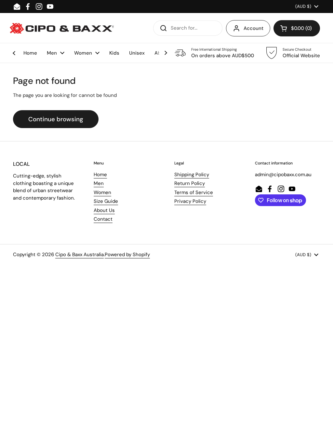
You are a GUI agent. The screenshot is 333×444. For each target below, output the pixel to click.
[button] (296, 28)
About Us (104, 210)
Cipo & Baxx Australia (79, 254)
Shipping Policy (191, 174)
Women (102, 192)
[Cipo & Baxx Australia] (62, 28)
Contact (103, 219)
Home (100, 174)
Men (99, 183)
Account (253, 28)
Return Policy (189, 183)
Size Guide (106, 201)
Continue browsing (55, 119)
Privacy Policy (190, 201)
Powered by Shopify (127, 254)
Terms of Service (193, 192)
